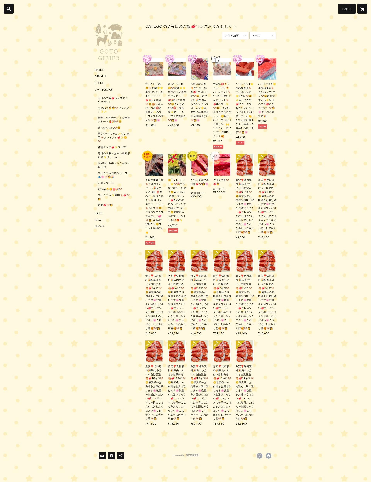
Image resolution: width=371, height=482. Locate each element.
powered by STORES (186, 456)
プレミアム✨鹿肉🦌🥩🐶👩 (114, 196)
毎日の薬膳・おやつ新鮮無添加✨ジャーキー (114, 155)
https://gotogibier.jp (268, 456)
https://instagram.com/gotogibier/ (259, 456)
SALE (98, 213)
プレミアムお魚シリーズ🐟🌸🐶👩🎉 (113, 174)
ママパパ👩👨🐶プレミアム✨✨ (113, 109)
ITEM (99, 82)
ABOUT (101, 76)
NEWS (99, 226)
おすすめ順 (232, 35)
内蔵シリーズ (106, 182)
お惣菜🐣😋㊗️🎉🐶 (110, 189)
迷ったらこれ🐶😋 (109, 127)
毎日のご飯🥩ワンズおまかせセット (113, 99)
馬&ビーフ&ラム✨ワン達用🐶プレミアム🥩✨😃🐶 (113, 137)
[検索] (9, 9)
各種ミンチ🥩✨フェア (112, 147)
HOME (100, 69)
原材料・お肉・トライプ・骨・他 (114, 165)
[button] (347, 9)
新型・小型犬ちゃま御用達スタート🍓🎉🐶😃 (114, 119)
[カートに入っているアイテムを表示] (362, 9)
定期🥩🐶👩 (105, 204)
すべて (256, 35)
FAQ (98, 219)
